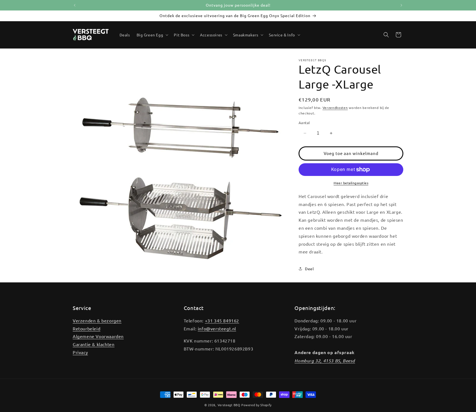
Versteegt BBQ (229, 405)
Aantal (304, 122)
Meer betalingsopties (351, 183)
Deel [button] (309, 268)
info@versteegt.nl (217, 328)
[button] (152, 35)
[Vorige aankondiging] (75, 5)
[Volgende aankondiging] (401, 5)
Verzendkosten (335, 107)
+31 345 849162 (222, 320)
